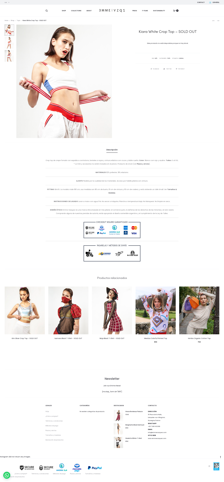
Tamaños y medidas (53, 435)
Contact (201, 2)
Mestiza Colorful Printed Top (155, 338)
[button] (6, 475)
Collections (76, 11)
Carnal (181, 58)
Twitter (169, 69)
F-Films (145, 11)
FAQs (47, 411)
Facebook (156, 69)
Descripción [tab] (112, 149)
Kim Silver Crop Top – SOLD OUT (25, 338)
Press (134, 11)
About (89, 11)
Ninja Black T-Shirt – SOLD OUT (112, 338)
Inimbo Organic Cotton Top (199, 338)
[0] (174, 10)
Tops (18, 20)
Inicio (6, 20)
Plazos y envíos (143, 164)
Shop (64, 11)
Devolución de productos (54, 440)
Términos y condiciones (54, 421)
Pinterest (181, 69)
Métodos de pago (52, 426)
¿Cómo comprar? (52, 416)
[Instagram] (209, 466)
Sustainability (159, 11)
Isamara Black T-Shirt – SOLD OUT (68, 338)
